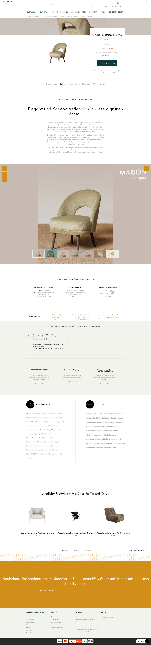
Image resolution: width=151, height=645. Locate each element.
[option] (75, 214)
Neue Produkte (31, 12)
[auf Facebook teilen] (4, 174)
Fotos (62, 84)
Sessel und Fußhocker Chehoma (69, 16)
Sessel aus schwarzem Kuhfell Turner (75, 533)
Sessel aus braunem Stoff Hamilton (114, 533)
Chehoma (36, 16)
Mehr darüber (99, 84)
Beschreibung (52, 84)
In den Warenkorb (107, 63)
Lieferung (86, 84)
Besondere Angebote (115, 12)
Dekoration (56, 12)
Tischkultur (93, 12)
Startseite (28, 16)
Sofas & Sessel (75, 12)
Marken (102, 12)
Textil (84, 12)
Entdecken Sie (39, 383)
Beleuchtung (44, 12)
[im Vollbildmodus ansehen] (146, 168)
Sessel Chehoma (75, 294)
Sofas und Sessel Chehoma (50, 16)
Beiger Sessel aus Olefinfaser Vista (37, 533)
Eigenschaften (73, 84)
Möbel (65, 12)
